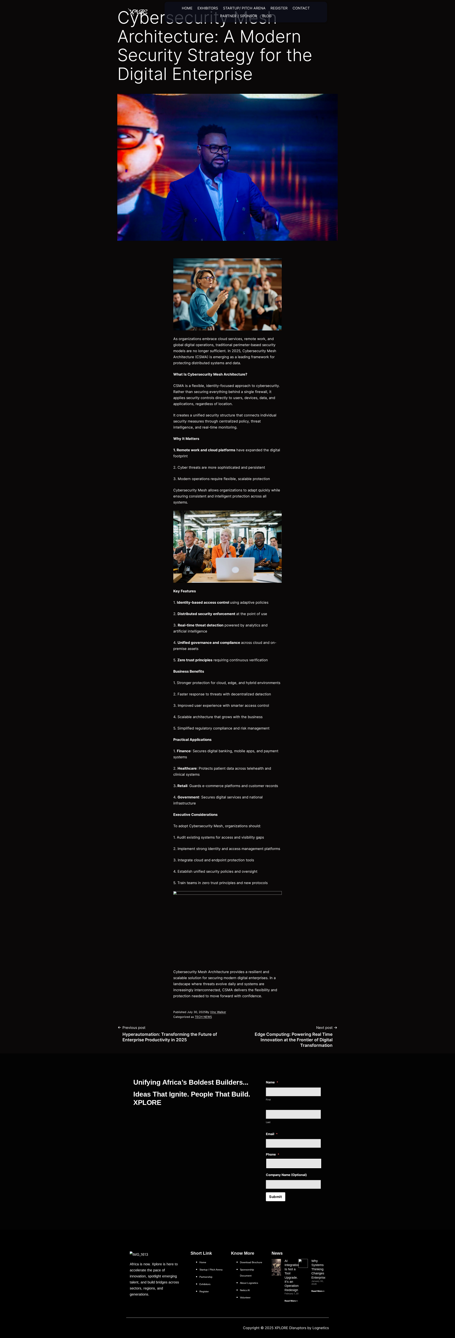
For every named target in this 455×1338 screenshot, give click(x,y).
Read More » (291, 1300)
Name (272, 1082)
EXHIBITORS (207, 8)
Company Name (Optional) (286, 1175)
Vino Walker (218, 1012)
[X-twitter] (129, 1328)
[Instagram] (136, 1328)
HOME (187, 8)
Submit (275, 1197)
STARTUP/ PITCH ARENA (244, 8)
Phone (272, 1154)
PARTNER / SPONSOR (238, 16)
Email (272, 1134)
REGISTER (279, 8)
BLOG (267, 16)
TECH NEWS (203, 1017)
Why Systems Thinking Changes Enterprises (319, 1269)
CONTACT (301, 8)
